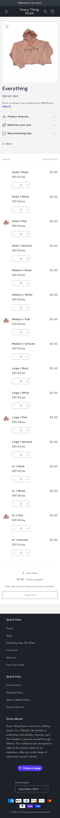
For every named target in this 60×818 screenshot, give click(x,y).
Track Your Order (15, 664)
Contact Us (12, 650)
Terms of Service (15, 707)
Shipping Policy (14, 692)
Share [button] (9, 143)
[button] (6, 11)
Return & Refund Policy (18, 699)
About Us (11, 657)
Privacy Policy (13, 685)
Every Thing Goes (25, 812)
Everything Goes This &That (20, 642)
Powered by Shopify (41, 812)
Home (9, 628)
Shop (9, 635)
